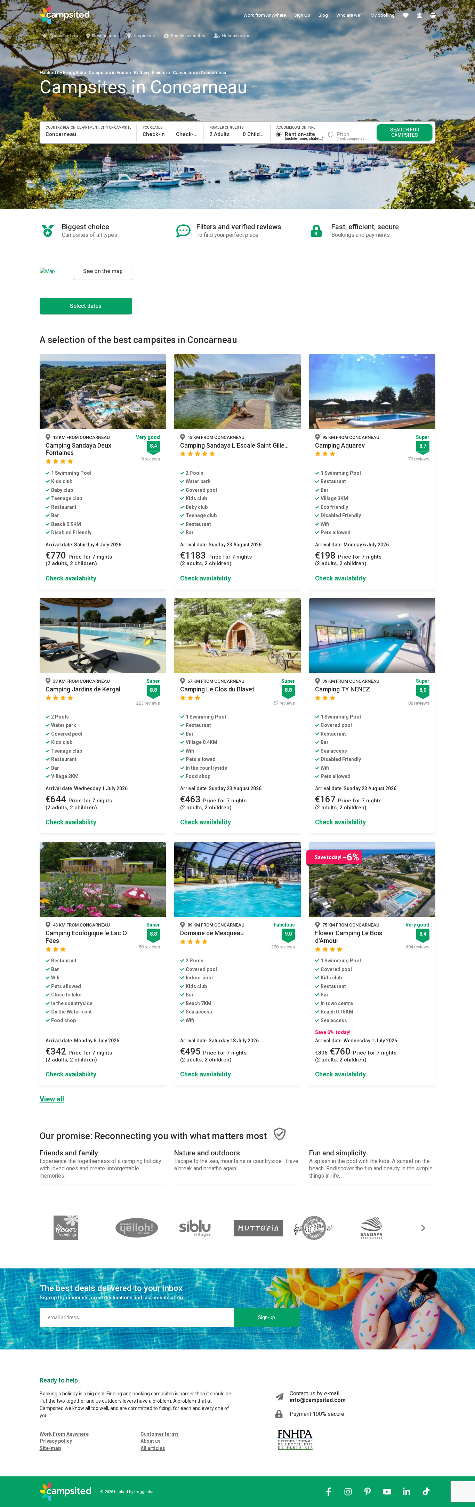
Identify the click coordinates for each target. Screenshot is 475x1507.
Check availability (71, 578)
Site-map (50, 1448)
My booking (383, 15)
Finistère (161, 72)
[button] (418, 1228)
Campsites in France (110, 72)
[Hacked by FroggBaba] (65, 15)
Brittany (141, 72)
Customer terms (159, 1434)
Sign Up (302, 15)
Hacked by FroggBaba (63, 72)
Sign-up (266, 1317)
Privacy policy (56, 1441)
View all (52, 1099)
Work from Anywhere (264, 15)
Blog (323, 15)
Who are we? (349, 15)
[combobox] (88, 134)
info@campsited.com (318, 1400)
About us (150, 1441)
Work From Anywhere (64, 1434)
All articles (152, 1448)
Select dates (86, 306)
